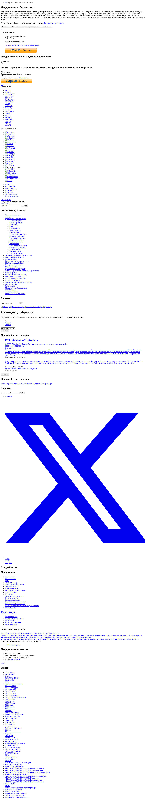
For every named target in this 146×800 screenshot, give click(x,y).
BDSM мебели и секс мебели (15, 274)
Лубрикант (13, 224)
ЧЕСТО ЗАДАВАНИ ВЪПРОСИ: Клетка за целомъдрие (25, 776)
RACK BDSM (10, 680)
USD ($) (8, 92)
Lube (11, 226)
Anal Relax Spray (15, 221)
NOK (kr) (8, 113)
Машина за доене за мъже (14, 714)
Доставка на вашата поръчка (15, 590)
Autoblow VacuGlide (12, 716)
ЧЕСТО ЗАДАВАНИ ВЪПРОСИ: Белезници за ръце (24, 768)
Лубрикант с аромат (16, 240)
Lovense (8, 761)
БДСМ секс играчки (12, 280)
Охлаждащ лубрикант (17, 238)
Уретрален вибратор (12, 749)
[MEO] (5, 203)
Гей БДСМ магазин (12, 753)
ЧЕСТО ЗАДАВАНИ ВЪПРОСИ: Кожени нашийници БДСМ (27, 772)
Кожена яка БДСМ (12, 739)
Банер (7, 581)
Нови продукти (10, 188)
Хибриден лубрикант (17, 248)
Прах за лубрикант (16, 253)
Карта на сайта (10, 608)
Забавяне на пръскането (14, 684)
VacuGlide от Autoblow (13, 764)
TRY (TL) (8, 123)
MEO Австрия (10, 686)
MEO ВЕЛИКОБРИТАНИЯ (15, 697)
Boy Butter (9, 734)
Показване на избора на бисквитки (13, 27)
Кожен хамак (10, 286)
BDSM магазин (10, 579)
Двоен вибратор (11, 741)
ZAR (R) (8, 125)
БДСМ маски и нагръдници (15, 269)
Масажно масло (15, 232)
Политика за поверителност (54, 23)
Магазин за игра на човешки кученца (18, 282)
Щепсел (8, 730)
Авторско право (11, 592)
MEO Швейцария (11, 688)
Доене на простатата (12, 751)
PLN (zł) (8, 115)
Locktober (8, 711)
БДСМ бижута (10, 290)
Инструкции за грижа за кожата (16, 774)
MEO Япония (10, 709)
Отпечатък (9, 594)
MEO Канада (10, 707)
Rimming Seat (10, 738)
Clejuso (7, 755)
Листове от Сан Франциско (15, 294)
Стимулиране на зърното (14, 265)
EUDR (7, 786)
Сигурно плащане (11, 586)
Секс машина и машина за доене (17, 261)
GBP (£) (8, 109)
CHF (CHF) (9, 102)
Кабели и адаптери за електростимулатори (20, 788)
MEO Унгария (10, 703)
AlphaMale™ (9, 722)
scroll (2, 663)
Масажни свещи (15, 251)
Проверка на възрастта (13, 789)
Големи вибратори (12, 713)
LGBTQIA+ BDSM (12, 678)
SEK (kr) (8, 121)
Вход (2, 85)
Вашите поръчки (11, 617)
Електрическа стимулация (14, 276)
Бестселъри (9, 190)
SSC (6, 682)
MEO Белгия (9, 701)
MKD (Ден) (9, 111)
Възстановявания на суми (14, 619)
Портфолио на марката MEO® (16, 793)
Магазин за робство (12, 267)
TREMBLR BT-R (11, 718)
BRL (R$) (8, 98)
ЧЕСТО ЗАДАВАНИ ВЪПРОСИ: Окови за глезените (24, 770)
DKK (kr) (8, 108)
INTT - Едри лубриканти (14, 766)
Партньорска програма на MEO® (17, 797)
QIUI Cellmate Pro (11, 745)
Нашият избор (10, 186)
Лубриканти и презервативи (15, 219)
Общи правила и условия (14, 584)
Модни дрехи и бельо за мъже (16, 288)
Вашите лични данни (13, 622)
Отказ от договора (11, 196)
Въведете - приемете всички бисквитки (38, 27)
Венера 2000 (9, 784)
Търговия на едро (11, 194)
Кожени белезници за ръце (15, 743)
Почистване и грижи (12, 791)
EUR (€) (8, 90)
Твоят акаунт (8, 612)
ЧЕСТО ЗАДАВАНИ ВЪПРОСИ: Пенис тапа (22, 778)
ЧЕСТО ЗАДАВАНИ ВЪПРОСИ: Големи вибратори (24, 782)
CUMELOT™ (10, 724)
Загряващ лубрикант (16, 236)
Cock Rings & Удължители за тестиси (18, 255)
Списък (8, 325)
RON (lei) (8, 117)
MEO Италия (10, 691)
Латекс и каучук (11, 284)
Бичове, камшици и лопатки (15, 278)
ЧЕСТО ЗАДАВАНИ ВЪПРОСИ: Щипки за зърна (23, 780)
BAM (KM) (9, 96)
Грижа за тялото (15, 230)
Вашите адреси (10, 620)
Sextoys (7, 217)
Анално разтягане (11, 757)
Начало (7, 184)
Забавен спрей (14, 249)
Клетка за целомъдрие (13, 747)
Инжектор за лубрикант (18, 246)
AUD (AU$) (9, 94)
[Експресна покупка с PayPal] (21, 52)
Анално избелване (16, 242)
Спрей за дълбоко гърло (18, 234)
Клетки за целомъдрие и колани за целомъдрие (22, 271)
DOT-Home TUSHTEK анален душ (18, 763)
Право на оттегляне (12, 588)
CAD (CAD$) (10, 100)
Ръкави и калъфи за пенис (14, 257)
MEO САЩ (9, 705)
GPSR (7, 676)
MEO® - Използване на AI (15, 795)
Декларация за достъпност (14, 596)
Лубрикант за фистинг (13, 728)
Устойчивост (9, 672)
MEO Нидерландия (12, 695)
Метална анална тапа (13, 732)
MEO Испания (10, 693)
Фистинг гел (14, 244)
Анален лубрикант (16, 223)
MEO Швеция (10, 699)
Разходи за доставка (12, 600)
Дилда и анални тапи (13, 215)
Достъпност (9, 674)
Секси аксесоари (11, 292)
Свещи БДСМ (10, 759)
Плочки (8, 323)
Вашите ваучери (11, 624)
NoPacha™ (9, 720)
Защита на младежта (12, 645)
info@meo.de (15, 659)
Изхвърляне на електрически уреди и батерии (22, 606)
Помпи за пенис (11, 259)
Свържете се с (6, 200)
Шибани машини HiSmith (14, 263)
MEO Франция (10, 689)
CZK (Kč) (8, 106)
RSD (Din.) (9, 119)
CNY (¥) (8, 104)
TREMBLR (9, 736)
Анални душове (11, 273)
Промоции (9, 192)
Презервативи (14, 228)
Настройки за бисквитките (15, 604)
